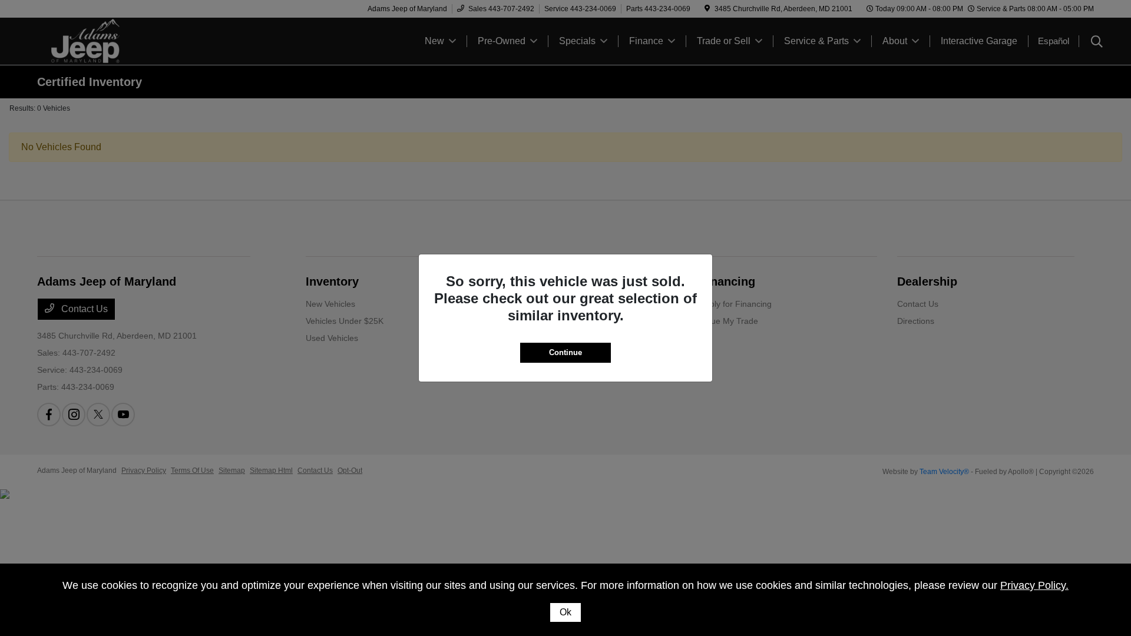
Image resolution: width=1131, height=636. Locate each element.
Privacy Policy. (1034, 585)
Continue (565, 352)
